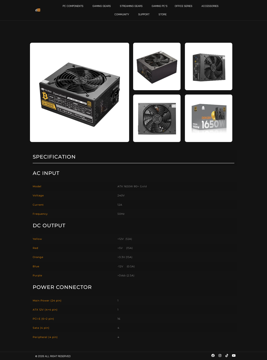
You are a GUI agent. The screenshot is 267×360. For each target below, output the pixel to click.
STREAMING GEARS (131, 6)
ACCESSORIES (210, 6)
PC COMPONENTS (73, 6)
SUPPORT (143, 14)
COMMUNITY (121, 14)
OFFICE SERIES (183, 6)
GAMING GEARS (101, 6)
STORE (163, 14)
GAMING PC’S (159, 6)
